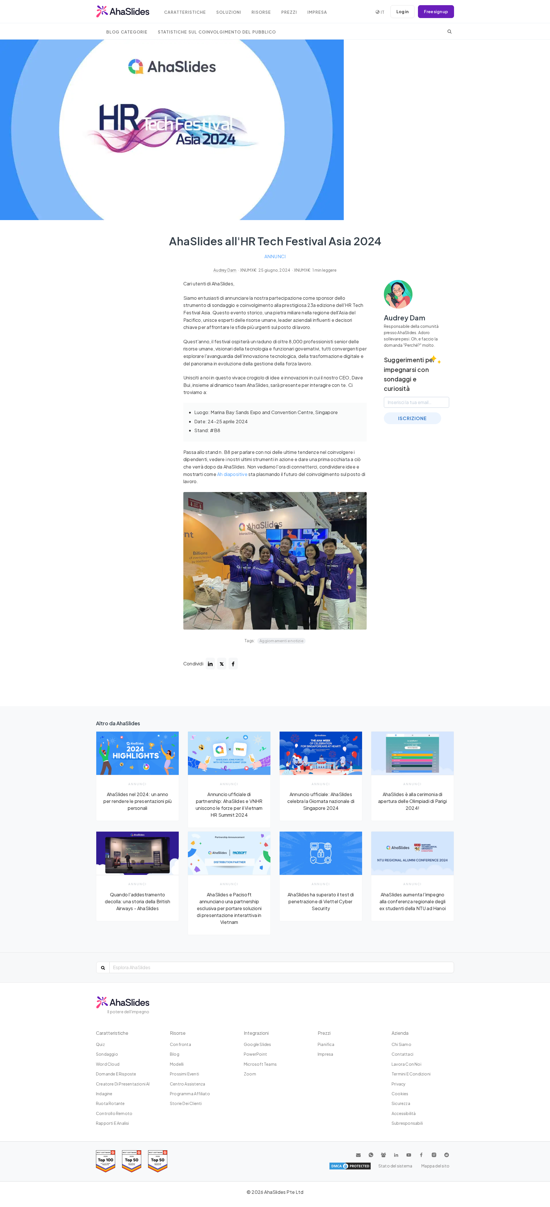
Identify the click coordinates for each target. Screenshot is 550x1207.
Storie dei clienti (186, 1103)
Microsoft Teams (260, 1064)
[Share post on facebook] (233, 664)
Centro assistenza (187, 1083)
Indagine (104, 1093)
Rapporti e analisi (112, 1123)
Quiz (100, 1044)
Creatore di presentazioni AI (123, 1083)
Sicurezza (401, 1103)
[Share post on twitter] (221, 664)
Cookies (400, 1093)
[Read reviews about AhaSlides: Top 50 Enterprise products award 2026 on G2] (157, 1161)
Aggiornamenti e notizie (281, 640)
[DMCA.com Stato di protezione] (350, 1166)
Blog (174, 1054)
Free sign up (436, 11)
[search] (449, 31)
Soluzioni (228, 12)
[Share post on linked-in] (210, 664)
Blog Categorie (127, 32)
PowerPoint (255, 1054)
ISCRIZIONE (412, 418)
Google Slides (257, 1044)
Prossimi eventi (184, 1073)
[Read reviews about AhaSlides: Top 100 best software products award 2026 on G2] (105, 1161)
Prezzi (289, 12)
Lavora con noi (406, 1064)
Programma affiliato (190, 1093)
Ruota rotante (110, 1103)
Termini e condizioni (411, 1073)
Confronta (180, 1044)
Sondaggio (107, 1054)
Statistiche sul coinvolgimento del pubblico (217, 32)
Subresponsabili (407, 1123)
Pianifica (326, 1044)
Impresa (317, 12)
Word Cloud (107, 1064)
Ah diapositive (232, 474)
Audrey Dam (225, 270)
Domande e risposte (116, 1073)
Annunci (275, 256)
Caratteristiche (185, 12)
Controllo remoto (114, 1113)
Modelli (177, 1064)
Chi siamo (401, 1044)
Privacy (399, 1083)
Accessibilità (404, 1113)
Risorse (261, 12)
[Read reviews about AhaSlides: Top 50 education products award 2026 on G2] (131, 1161)
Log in (402, 11)
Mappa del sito (435, 1165)
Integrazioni (256, 1033)
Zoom (250, 1073)
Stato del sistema (395, 1165)
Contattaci (402, 1054)
